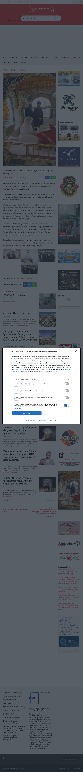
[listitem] (41, 379)
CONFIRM (27, 413)
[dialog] (41, 386)
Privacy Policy (53, 420)
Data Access (41, 420)
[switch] (66, 383)
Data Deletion (30, 420)
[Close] (76, 352)
